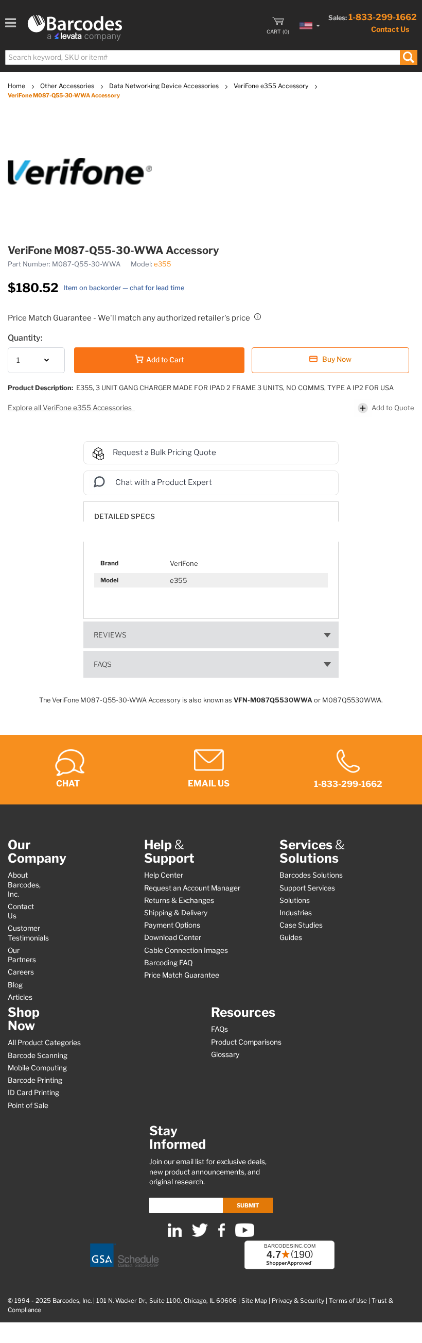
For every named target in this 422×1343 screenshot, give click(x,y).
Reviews (110, 635)
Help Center (163, 875)
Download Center (172, 937)
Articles (20, 997)
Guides (290, 937)
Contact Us (390, 29)
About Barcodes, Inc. (24, 884)
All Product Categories (44, 1042)
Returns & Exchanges (179, 900)
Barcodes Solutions (311, 875)
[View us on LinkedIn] (175, 1234)
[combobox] (210, 57)
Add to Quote (393, 408)
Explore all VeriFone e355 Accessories (70, 408)
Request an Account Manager (192, 888)
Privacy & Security (298, 1300)
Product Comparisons (246, 1042)
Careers (21, 972)
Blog (15, 985)
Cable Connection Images (186, 950)
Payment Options (172, 925)
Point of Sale (28, 1105)
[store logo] (74, 27)
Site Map (254, 1300)
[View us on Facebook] (221, 1234)
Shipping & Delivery (175, 913)
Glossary (225, 1054)
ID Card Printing (33, 1092)
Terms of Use (348, 1300)
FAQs (103, 664)
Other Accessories (68, 86)
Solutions (294, 900)
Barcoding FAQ (168, 963)
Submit (248, 1205)
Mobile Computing (37, 1068)
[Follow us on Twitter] (200, 1234)
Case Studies (301, 925)
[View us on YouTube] (244, 1234)
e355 (162, 264)
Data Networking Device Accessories (164, 86)
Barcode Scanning (37, 1055)
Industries (295, 913)
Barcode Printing (35, 1080)
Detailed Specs (124, 516)
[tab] (211, 511)
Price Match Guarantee (181, 975)
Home (17, 86)
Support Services (307, 888)
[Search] (408, 57)
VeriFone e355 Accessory (272, 86)
